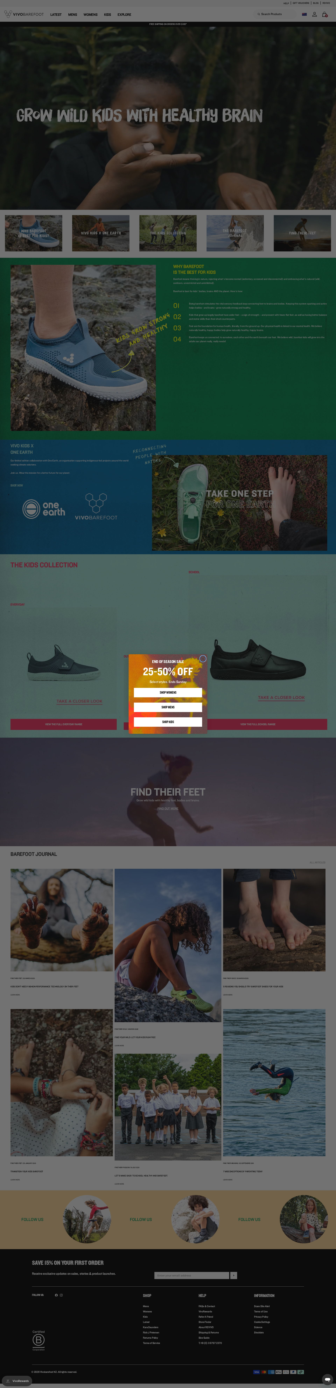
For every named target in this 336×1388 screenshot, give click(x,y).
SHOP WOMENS (168, 693)
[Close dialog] (203, 659)
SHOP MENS (168, 707)
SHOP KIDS (168, 722)
